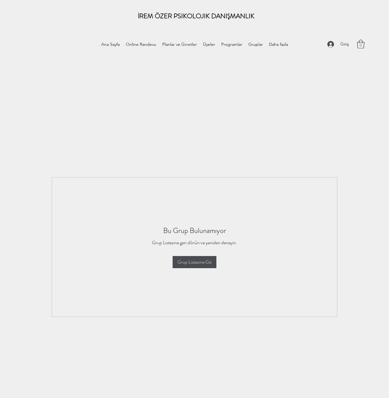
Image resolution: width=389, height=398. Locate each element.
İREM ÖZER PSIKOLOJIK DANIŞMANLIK (196, 16)
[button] (360, 44)
